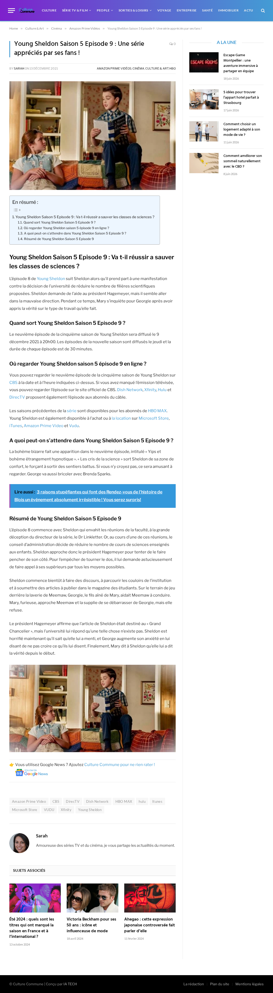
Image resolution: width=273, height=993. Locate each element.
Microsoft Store (154, 418)
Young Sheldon (51, 278)
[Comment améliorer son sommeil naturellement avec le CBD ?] (204, 163)
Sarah (19, 68)
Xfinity (150, 389)
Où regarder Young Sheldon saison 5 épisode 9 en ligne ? (66, 228)
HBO (172, 68)
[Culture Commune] (27, 10)
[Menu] (11, 11)
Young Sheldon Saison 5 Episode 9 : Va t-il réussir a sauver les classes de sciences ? (84, 217)
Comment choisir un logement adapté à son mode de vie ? (241, 130)
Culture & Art (156, 68)
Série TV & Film (75, 10)
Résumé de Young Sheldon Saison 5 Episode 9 (59, 239)
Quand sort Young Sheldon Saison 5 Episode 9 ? (59, 222)
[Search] (262, 11)
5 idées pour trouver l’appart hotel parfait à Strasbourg (241, 98)
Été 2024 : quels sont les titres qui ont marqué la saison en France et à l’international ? (31, 928)
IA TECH (70, 984)
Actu (248, 10)
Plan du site (219, 984)
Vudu (73, 425)
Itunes (157, 801)
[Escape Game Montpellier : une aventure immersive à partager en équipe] (204, 62)
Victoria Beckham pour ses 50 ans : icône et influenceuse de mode (91, 925)
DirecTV (17, 397)
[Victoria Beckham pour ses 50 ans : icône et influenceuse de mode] (92, 898)
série (72, 410)
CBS (13, 382)
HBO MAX (157, 410)
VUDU (49, 810)
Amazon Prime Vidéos (114, 68)
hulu (142, 801)
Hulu (162, 389)
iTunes (15, 425)
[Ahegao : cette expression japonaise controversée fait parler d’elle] (150, 898)
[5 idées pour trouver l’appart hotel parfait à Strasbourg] (204, 99)
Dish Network (130, 389)
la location (121, 418)
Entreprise (187, 10)
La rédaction (193, 984)
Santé (207, 10)
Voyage (164, 10)
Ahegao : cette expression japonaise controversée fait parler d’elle (149, 925)
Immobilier (228, 10)
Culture (49, 10)
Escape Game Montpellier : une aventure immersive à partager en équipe (240, 63)
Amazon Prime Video (43, 425)
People (103, 10)
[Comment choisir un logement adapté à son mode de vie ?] (204, 131)
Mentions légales (249, 984)
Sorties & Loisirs (133, 10)
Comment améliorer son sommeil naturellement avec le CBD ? (242, 161)
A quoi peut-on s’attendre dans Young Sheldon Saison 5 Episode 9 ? (75, 233)
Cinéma (138, 68)
